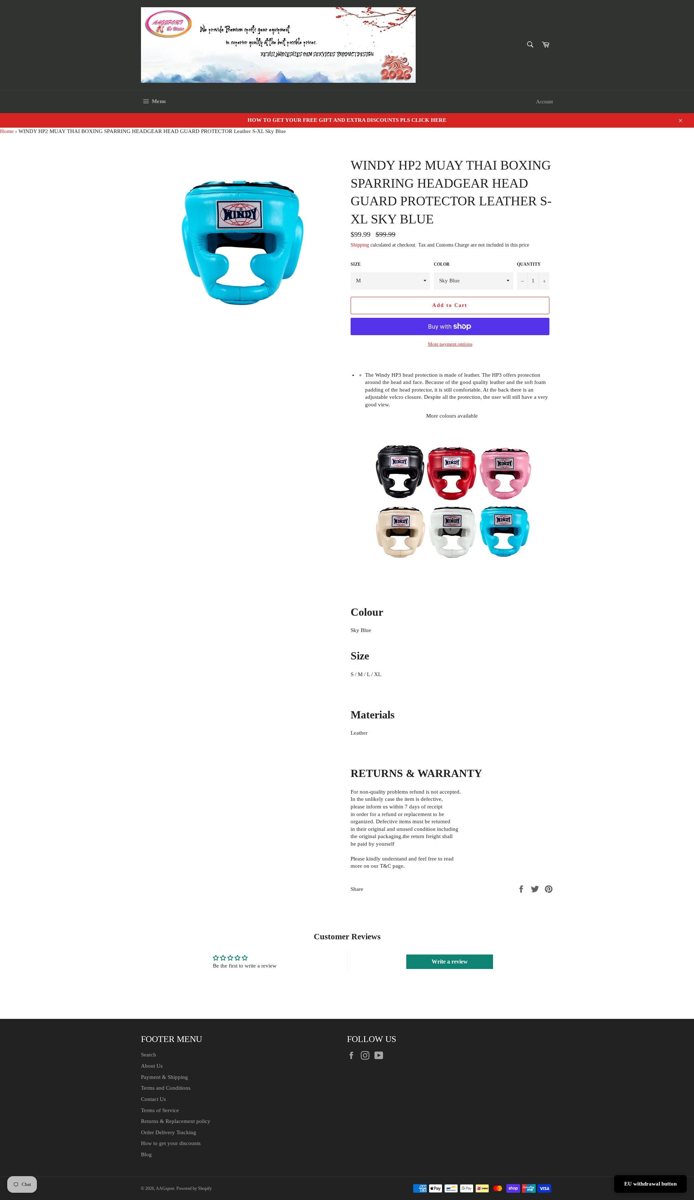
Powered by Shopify (194, 1188)
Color (442, 264)
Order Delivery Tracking (168, 1132)
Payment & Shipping (164, 1077)
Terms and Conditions (165, 1088)
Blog (146, 1154)
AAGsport (165, 1188)
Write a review (450, 961)
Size (356, 264)
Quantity (529, 264)
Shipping (360, 245)
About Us (152, 1066)
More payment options (450, 344)
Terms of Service (160, 1110)
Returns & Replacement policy (175, 1121)
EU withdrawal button (650, 1184)
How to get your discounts (171, 1143)
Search (148, 1055)
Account (544, 101)
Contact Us (153, 1099)
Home (7, 131)
